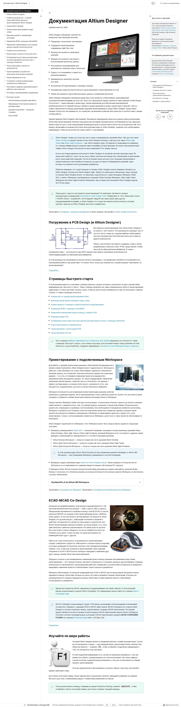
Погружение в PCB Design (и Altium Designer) (162, 86)
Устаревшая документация (161, 71)
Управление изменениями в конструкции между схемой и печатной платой (22, 46)
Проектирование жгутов (61, 333)
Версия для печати (172, 705)
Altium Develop (61, 140)
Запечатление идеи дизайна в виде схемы (20, 30)
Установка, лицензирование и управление (22, 93)
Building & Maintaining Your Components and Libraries (89, 341)
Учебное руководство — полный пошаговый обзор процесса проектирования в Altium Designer (19, 20)
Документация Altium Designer (19, 11)
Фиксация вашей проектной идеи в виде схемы (70, 301)
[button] (96, 482)
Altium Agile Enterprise (73, 143)
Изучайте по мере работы (161, 101)
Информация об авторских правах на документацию (22, 105)
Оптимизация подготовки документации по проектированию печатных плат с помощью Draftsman (22, 59)
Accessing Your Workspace (70, 490)
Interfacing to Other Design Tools (93, 196)
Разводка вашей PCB (59, 317)
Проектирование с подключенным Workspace (162, 94)
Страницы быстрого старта (162, 90)
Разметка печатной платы (16, 51)
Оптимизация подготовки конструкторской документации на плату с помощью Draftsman (88, 321)
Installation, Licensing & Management (74, 212)
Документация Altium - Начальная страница (21, 111)
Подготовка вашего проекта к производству (18, 67)
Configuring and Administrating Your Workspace (112, 490)
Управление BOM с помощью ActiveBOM (67, 309)
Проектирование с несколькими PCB (66, 329)
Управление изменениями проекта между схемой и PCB (74, 313)
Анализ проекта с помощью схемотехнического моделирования (77, 304)
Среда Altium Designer (15, 26)
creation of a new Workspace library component (120, 346)
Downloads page (80, 618)
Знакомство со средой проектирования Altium (70, 296)
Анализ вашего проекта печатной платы (22, 54)
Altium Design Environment (126, 212)
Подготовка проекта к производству (66, 325)
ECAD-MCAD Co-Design (160, 98)
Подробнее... (54, 270)
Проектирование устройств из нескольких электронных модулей (20, 73)
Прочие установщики (166, 74)
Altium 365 (77, 430)
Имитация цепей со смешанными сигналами (19, 36)
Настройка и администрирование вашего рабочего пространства (22, 88)
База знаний (12, 116)
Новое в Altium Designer (16, 14)
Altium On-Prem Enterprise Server (94, 463)
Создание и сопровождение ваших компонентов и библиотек (20, 82)
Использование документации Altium (22, 100)
